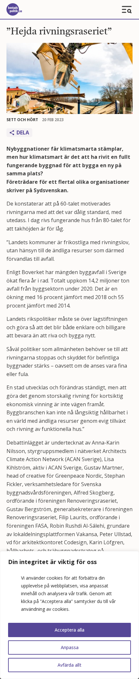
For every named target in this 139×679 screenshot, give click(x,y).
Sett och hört (22, 119)
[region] (69, 615)
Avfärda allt (69, 665)
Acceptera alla (69, 630)
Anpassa (70, 647)
